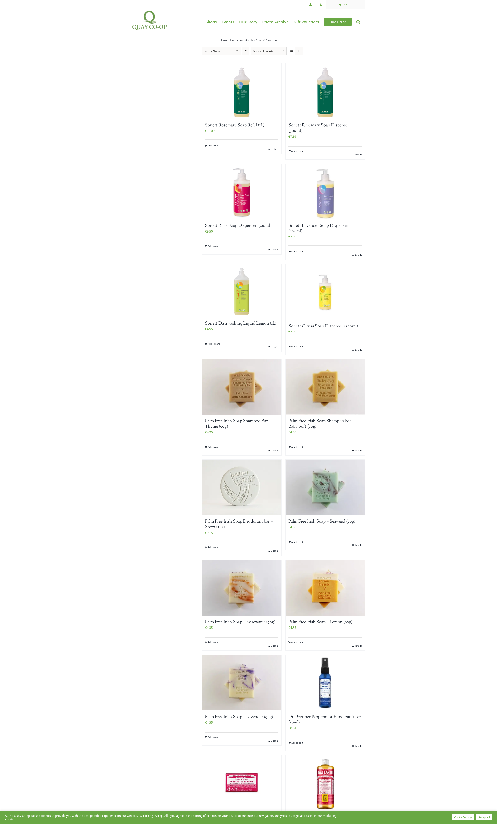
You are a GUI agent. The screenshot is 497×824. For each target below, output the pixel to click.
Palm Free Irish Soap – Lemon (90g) (320, 622)
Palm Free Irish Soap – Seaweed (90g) (321, 521)
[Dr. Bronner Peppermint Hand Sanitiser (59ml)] (325, 682)
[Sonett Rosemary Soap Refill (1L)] (241, 91)
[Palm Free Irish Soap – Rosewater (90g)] (241, 588)
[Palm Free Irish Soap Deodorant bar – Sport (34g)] (241, 487)
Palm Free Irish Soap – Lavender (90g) (239, 717)
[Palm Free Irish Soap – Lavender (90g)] (241, 682)
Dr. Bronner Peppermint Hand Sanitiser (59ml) (324, 720)
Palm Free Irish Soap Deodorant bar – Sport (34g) (239, 524)
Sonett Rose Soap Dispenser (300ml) (238, 226)
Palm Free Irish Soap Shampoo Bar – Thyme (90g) (238, 424)
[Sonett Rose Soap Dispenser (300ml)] (241, 191)
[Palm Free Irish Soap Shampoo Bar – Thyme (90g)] (241, 387)
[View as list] (299, 51)
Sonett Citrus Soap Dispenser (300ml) (323, 326)
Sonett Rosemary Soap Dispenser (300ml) (318, 128)
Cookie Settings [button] (463, 817)
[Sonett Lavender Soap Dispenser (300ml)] (325, 191)
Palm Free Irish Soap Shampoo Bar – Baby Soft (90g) (321, 424)
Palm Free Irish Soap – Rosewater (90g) (240, 622)
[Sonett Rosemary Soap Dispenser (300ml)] (325, 91)
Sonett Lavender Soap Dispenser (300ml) (318, 228)
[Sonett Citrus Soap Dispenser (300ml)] (325, 292)
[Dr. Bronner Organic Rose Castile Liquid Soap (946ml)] (325, 783)
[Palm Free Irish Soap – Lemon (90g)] (325, 588)
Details (274, 149)
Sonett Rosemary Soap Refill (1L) (234, 125)
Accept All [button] (484, 817)
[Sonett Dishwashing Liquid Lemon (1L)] (241, 290)
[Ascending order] (245, 51)
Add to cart (214, 145)
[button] (358, 21)
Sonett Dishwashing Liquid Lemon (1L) (240, 323)
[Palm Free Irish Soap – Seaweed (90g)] (325, 487)
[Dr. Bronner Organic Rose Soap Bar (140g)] (241, 783)
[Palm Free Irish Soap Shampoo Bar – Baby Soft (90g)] (325, 387)
